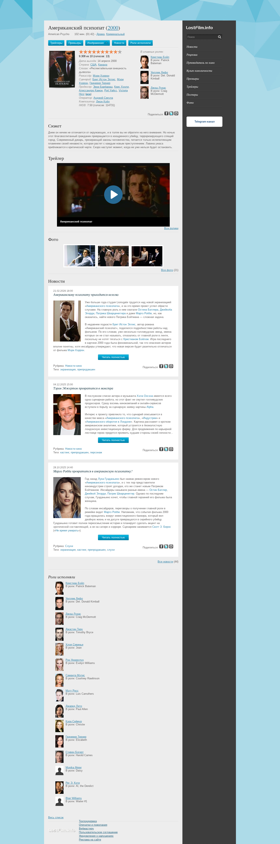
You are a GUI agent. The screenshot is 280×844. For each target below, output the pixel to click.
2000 (113, 27)
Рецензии (192, 55)
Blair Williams (74, 798)
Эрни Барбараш (103, 86)
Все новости (165, 561)
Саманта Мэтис (75, 675)
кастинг (64, 452)
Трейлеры (192, 86)
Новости (192, 47)
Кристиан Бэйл (160, 57)
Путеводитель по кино (201, 63)
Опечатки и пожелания (93, 824)
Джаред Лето (74, 706)
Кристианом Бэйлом (136, 339)
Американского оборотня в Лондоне (108, 421)
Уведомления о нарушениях (96, 835)
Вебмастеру (86, 828)
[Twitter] (166, 367)
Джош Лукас (158, 87)
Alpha (150, 406)
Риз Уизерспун (75, 659)
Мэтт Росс (72, 690)
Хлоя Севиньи (74, 644)
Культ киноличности (199, 71)
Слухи (69, 546)
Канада (102, 64)
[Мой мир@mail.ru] (171, 367)
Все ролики (171, 228)
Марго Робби (144, 313)
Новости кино (73, 365)
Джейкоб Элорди (95, 493)
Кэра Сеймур (74, 721)
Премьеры (193, 79)
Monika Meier (74, 767)
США (93, 64)
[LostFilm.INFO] (140, 10)
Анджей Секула (103, 97)
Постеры (192, 94)
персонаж (96, 452)
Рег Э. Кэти (73, 782)
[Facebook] (161, 367)
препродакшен (86, 369)
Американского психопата (102, 305)
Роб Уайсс (110, 90)
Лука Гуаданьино (108, 478)
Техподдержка (88, 821)
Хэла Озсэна (145, 395)
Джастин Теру (74, 629)
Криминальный (115, 34)
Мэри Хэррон (101, 75)
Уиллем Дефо (159, 72)
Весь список (56, 817)
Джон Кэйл (103, 101)
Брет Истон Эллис (103, 79)
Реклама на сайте (90, 839)
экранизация (68, 369)
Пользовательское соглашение (98, 832)
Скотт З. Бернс (161, 526)
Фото (190, 102)
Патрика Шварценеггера (111, 313)
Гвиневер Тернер (100, 83)
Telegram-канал (205, 121)
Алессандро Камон (91, 90)
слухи (111, 549)
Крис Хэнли (121, 86)
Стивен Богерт (75, 752)
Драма (101, 34)
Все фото (167, 270)
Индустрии (149, 418)
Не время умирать (67, 530)
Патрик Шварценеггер (120, 493)
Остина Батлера (148, 309)
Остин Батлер (158, 489)
